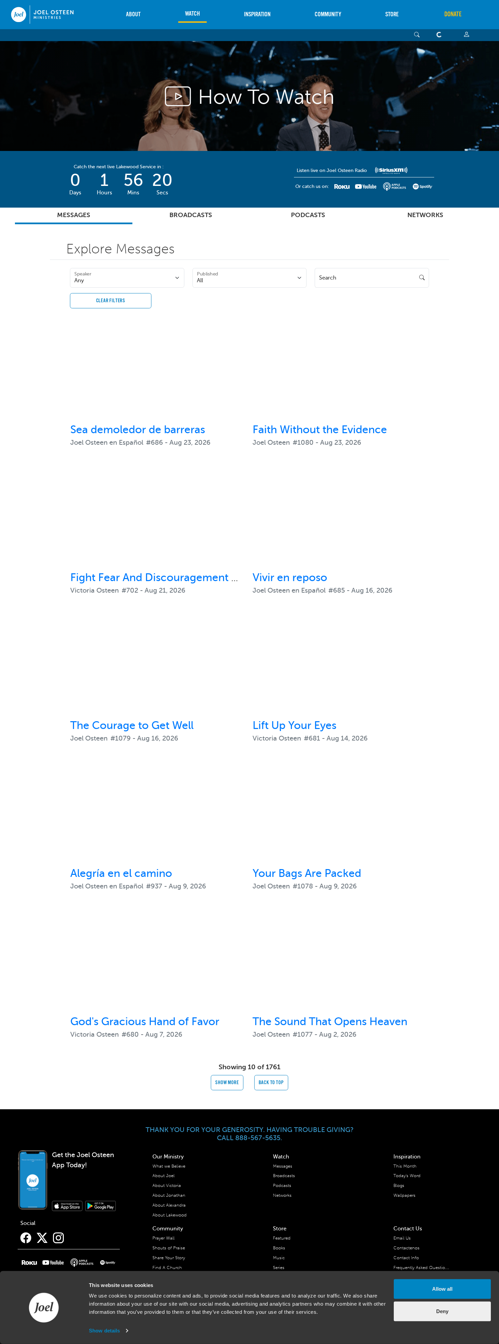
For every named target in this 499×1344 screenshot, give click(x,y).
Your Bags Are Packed (307, 873)
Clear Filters (110, 300)
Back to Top (271, 1082)
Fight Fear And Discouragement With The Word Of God (207, 577)
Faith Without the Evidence (320, 429)
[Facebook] (25, 1238)
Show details (104, 1330)
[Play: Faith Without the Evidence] (341, 371)
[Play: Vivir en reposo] (341, 519)
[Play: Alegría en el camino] (158, 815)
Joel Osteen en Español (106, 442)
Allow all (442, 1289)
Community (328, 14)
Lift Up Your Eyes (294, 725)
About (133, 14)
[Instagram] (58, 1238)
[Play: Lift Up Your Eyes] (341, 667)
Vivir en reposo (290, 577)
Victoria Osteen (94, 590)
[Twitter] (42, 1238)
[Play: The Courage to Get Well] (158, 667)
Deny (442, 1311)
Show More (227, 1082)
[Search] (417, 35)
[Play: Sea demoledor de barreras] (158, 371)
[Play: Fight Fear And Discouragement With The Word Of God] (158, 519)
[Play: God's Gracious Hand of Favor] (158, 963)
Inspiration (257, 14)
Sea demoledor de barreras (137, 429)
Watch (192, 14)
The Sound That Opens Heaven (330, 1021)
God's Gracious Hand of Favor (144, 1021)
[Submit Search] (422, 278)
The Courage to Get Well (131, 725)
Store (392, 14)
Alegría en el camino (121, 873)
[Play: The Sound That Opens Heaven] (341, 963)
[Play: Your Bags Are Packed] (341, 815)
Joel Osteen (271, 442)
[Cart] (440, 35)
